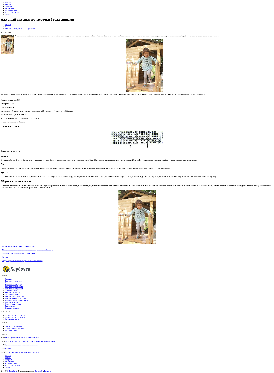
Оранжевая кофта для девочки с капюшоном (18, 253)
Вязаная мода (10, 306)
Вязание (8, 4)
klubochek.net (12, 371)
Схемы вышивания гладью (15, 317)
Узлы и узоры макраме (13, 326)
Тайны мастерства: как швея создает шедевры (22, 352)
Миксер (8, 14)
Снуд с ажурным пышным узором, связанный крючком (22, 261)
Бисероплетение (11, 10)
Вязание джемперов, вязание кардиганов (20, 28)
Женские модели (11, 290)
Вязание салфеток (11, 302)
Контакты (47, 371)
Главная (8, 3)
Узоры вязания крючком (14, 289)
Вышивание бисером (13, 319)
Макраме (8, 6)
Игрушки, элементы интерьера (16, 300)
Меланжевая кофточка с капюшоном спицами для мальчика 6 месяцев (27, 250)
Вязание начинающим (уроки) (16, 283)
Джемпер (5, 257)
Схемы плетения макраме (14, 328)
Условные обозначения (13, 281)
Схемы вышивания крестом (15, 315)
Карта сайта (39, 371)
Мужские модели (11, 294)
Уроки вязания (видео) (13, 285)
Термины (8, 279)
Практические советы (13, 304)
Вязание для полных (12, 292)
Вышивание (9, 8)
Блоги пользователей (13, 12)
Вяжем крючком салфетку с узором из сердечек (19, 246)
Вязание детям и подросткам (15, 298)
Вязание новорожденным (14, 296)
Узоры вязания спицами (14, 287)
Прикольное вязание (12, 308)
